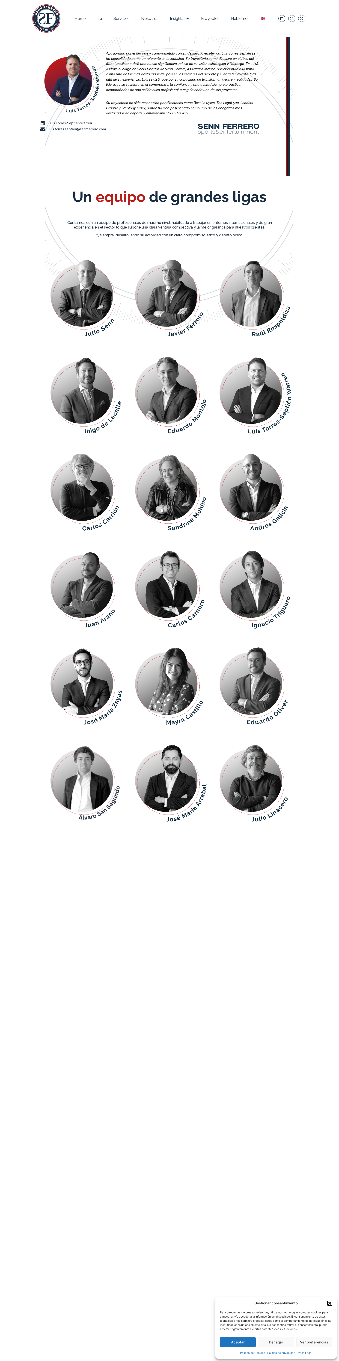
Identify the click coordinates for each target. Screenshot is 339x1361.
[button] (329, 1303)
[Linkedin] (281, 18)
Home (80, 18)
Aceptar (238, 1342)
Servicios (121, 18)
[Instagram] (291, 18)
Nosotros (149, 18)
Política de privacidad (281, 1353)
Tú (99, 18)
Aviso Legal (304, 1353)
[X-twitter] (301, 18)
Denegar (276, 1342)
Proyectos (210, 18)
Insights (176, 18)
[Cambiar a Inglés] (263, 18)
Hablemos (240, 18)
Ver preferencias (314, 1342)
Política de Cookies (252, 1353)
